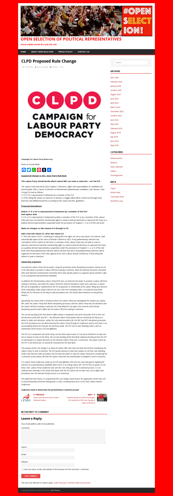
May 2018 (114, 145)
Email (23, 454)
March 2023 (115, 107)
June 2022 (114, 120)
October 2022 (116, 115)
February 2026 (116, 81)
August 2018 (115, 132)
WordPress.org (116, 201)
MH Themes (55, 490)
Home (23, 52)
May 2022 (114, 124)
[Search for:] (131, 62)
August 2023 (115, 94)
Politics (113, 171)
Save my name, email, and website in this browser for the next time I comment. (56, 469)
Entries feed (115, 192)
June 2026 (114, 77)
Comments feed (117, 197)
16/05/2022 (29, 67)
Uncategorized (116, 175)
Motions (55, 67)
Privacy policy (65, 52)
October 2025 (116, 90)
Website (24, 462)
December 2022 (117, 111)
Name (23, 447)
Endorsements (116, 158)
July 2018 (114, 137)
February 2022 (116, 128)
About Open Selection (42, 52)
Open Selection (116, 167)
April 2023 (114, 103)
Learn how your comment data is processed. (72, 483)
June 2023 (114, 98)
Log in (113, 188)
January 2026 (115, 86)
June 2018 (114, 141)
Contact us (83, 52)
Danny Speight (42, 67)
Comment (25, 428)
